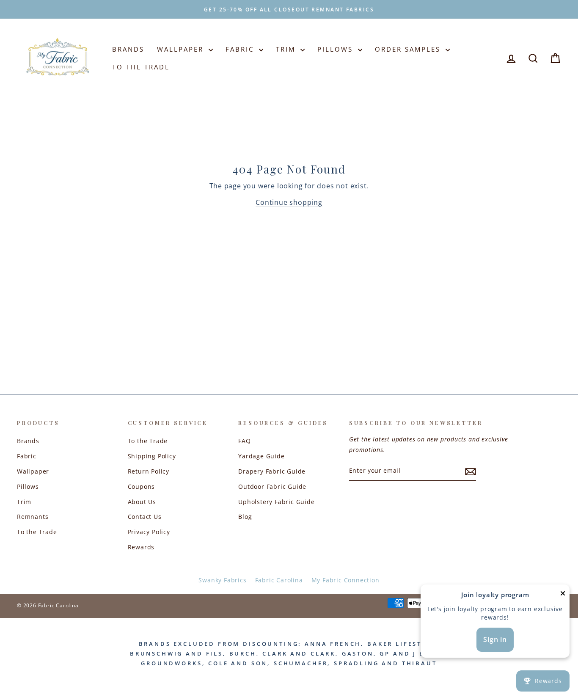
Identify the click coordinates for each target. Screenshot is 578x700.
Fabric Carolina (279, 580)
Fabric (241, 49)
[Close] (563, 595)
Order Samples (409, 49)
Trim (287, 49)
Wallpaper (181, 49)
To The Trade (141, 67)
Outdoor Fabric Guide (272, 486)
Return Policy (148, 471)
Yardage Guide (261, 456)
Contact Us (145, 517)
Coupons (141, 486)
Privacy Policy (149, 532)
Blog (245, 517)
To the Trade (37, 532)
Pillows (336, 49)
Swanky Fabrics (222, 580)
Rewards (141, 547)
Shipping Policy (152, 456)
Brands (128, 49)
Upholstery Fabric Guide (276, 502)
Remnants (32, 517)
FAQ (244, 441)
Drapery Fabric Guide (272, 471)
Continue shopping (289, 202)
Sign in (495, 639)
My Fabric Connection (345, 580)
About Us (142, 502)
